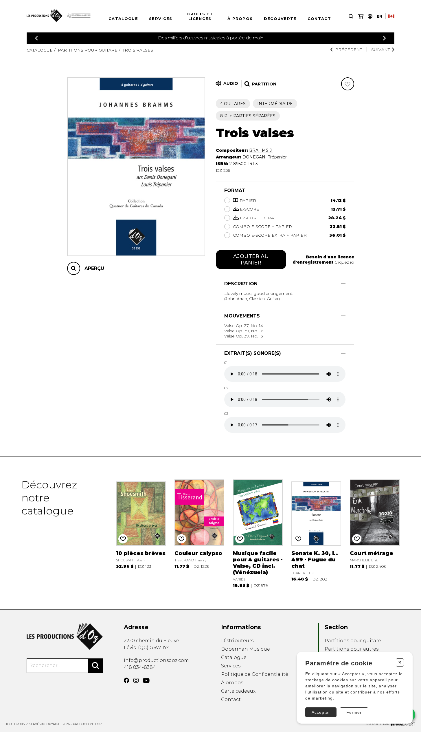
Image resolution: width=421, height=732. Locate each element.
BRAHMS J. (261, 150)
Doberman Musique (245, 649)
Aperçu (94, 268)
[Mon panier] (360, 16)
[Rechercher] (95, 665)
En (379, 16)
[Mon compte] (370, 16)
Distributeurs (237, 640)
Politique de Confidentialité (254, 674)
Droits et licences (200, 16)
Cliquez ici (344, 262)
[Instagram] (136, 680)
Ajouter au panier (251, 259)
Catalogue (123, 18)
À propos (240, 18)
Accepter (321, 712)
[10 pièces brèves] (141, 533)
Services (160, 18)
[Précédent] (36, 38)
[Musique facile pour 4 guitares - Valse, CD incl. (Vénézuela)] (258, 533)
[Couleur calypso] (199, 533)
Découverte (280, 18)
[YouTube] (146, 680)
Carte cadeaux (238, 691)
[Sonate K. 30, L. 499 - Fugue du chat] (316, 533)
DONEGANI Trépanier (264, 157)
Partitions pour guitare (87, 50)
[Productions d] (65, 636)
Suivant (380, 49)
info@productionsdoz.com (156, 660)
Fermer (354, 712)
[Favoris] (347, 83)
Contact (319, 18)
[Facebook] (126, 680)
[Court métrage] (375, 533)
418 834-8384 (140, 667)
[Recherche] (351, 16)
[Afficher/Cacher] (343, 283)
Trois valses (138, 50)
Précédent (348, 49)
